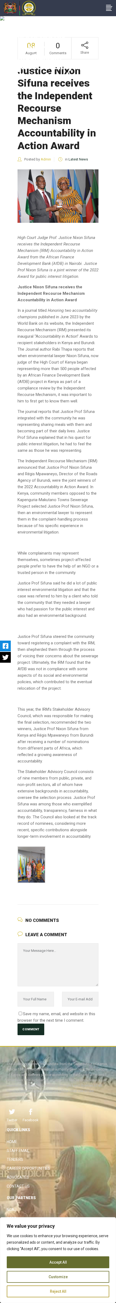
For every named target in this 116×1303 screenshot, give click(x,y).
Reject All (58, 1291)
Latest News (78, 159)
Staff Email (18, 1150)
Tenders (15, 1159)
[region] (58, 1260)
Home (12, 1142)
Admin (46, 159)
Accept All (58, 1262)
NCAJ (11, 1210)
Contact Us (18, 1186)
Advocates (18, 1177)
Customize (58, 1277)
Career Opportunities (28, 1168)
